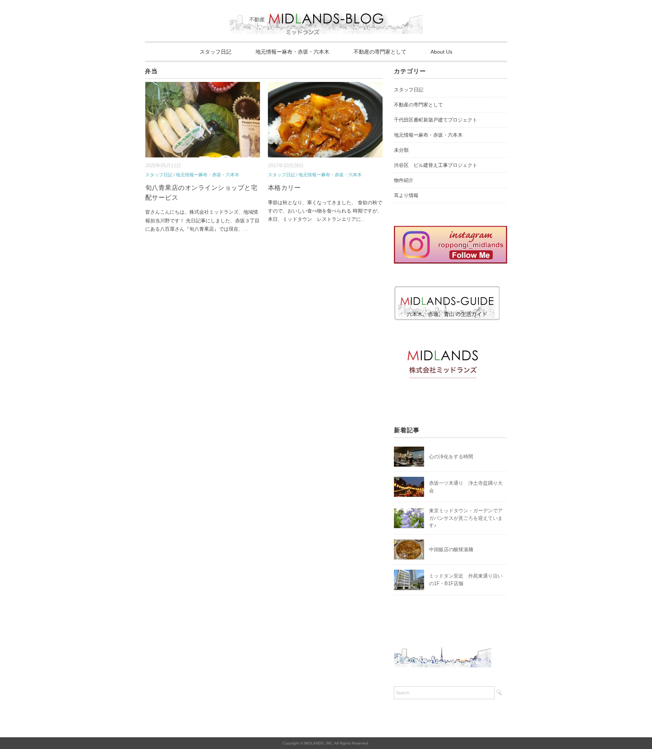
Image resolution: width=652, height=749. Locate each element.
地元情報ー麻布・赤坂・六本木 (292, 52)
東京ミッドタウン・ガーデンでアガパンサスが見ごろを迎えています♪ (466, 518)
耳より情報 (406, 195)
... (245, 229)
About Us (441, 52)
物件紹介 (404, 180)
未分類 (401, 150)
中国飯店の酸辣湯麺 (451, 549)
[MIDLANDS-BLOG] (326, 9)
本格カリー (284, 187)
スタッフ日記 (215, 52)
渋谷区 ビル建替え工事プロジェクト (435, 165)
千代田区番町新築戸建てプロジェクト (435, 120)
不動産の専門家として (380, 52)
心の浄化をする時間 (451, 456)
